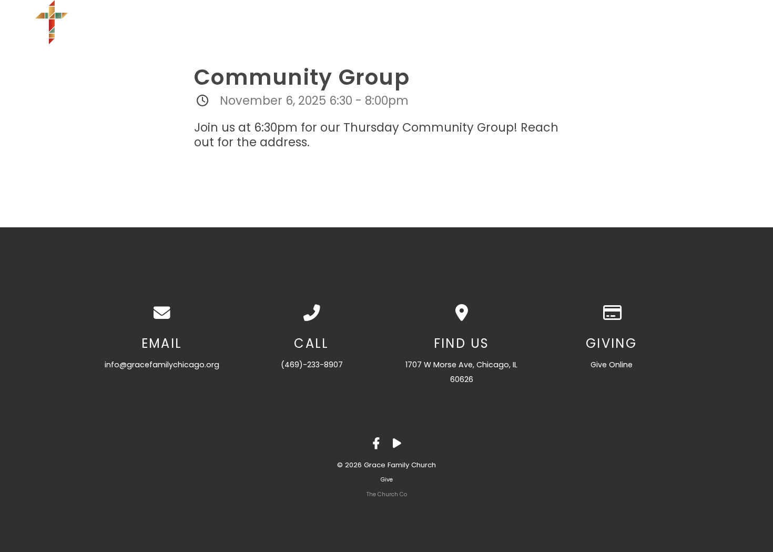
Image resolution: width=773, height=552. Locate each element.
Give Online (612, 364)
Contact (736, 22)
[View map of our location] (461, 313)
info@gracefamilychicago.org (162, 364)
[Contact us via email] (161, 313)
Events (589, 22)
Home (436, 22)
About (480, 22)
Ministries (534, 22)
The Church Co (387, 494)
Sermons (641, 22)
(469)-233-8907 (312, 364)
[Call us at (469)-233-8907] (311, 313)
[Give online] (611, 313)
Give (688, 22)
